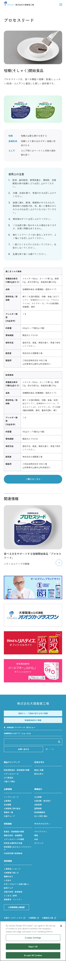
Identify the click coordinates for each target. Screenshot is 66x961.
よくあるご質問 (10, 895)
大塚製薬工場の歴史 (12, 808)
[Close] (61, 926)
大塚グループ (9, 816)
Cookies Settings (33, 937)
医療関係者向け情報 (33, 720)
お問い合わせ (23, 749)
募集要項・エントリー (13, 899)
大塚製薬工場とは (11, 872)
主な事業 (38, 797)
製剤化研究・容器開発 (13, 835)
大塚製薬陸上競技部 (16, 907)
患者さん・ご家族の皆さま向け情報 (33, 713)
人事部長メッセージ (12, 868)
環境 (36, 835)
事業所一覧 (8, 812)
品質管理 (38, 804)
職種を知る (8, 876)
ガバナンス (38, 843)
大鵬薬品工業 (47, 917)
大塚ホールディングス (13, 917)
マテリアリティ (40, 831)
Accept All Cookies (33, 955)
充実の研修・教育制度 (13, 891)
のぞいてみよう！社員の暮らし (17, 884)
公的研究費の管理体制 (13, 853)
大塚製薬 (32, 917)
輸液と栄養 (38, 770)
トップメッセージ (11, 797)
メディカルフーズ (11, 773)
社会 (36, 839)
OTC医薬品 (8, 777)
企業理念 (7, 800)
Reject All (33, 946)
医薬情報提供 (39, 812)
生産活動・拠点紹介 (42, 800)
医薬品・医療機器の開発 (14, 831)
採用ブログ (8, 888)
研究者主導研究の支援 (13, 843)
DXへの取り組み (41, 816)
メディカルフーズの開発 (14, 839)
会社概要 (7, 804)
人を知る (7, 880)
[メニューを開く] (60, 5)
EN (52, 749)
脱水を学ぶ (38, 773)
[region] (33, 941)
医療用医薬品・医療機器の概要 (17, 770)
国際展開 (38, 808)
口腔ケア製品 (9, 781)
